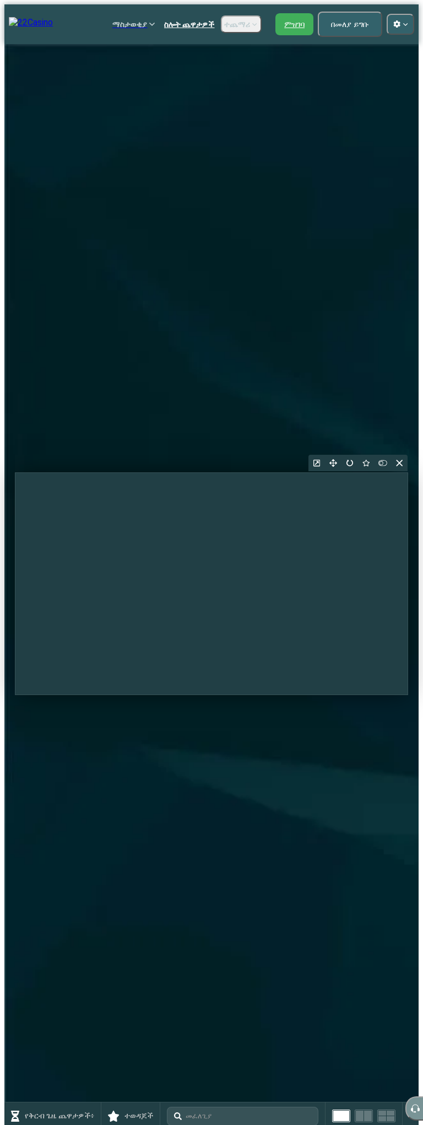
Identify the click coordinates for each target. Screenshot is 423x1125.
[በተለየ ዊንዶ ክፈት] (316, 463)
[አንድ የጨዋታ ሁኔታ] (341, 1116)
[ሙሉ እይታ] (333, 463)
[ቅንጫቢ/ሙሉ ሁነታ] (383, 463)
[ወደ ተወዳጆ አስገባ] (366, 463)
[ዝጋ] (399, 463)
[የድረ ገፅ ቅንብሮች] (400, 24)
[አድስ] (349, 463)
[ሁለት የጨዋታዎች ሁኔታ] (364, 1116)
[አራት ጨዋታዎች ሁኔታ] (386, 1116)
